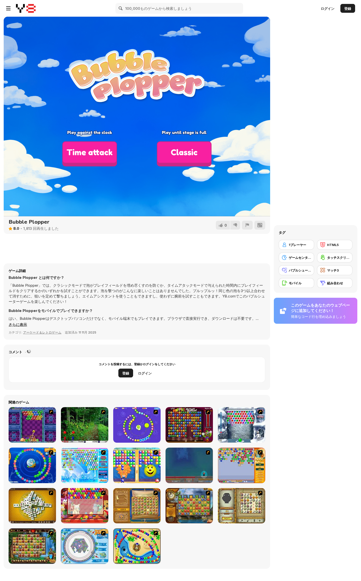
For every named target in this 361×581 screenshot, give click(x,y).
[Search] (120, 8)
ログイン (327, 8)
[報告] (247, 225)
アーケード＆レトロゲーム (42, 332)
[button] (18, 324)
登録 (347, 8)
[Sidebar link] (8, 8)
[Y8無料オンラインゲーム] (26, 8)
